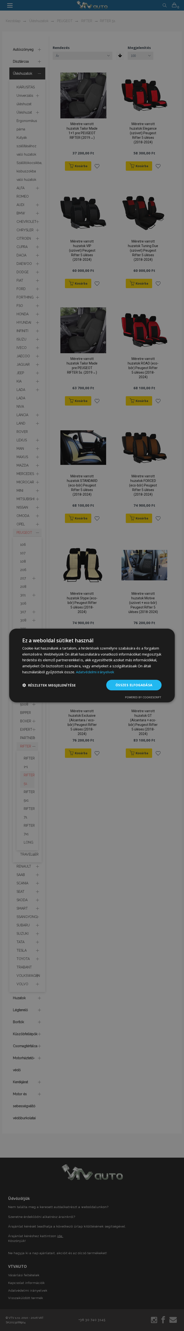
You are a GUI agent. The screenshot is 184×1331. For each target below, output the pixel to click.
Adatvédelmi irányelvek (95, 671)
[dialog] (92, 666)
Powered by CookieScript (143, 697)
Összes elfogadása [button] (134, 685)
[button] (49, 685)
